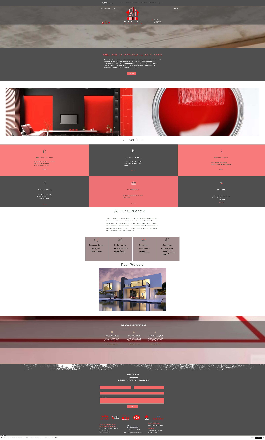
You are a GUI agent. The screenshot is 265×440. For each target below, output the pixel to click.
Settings (252, 437)
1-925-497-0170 (106, 432)
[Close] (263, 438)
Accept (259, 437)
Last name (136, 385)
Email (101, 391)
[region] (97, 249)
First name (102, 385)
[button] (44, 169)
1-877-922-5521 (105, 430)
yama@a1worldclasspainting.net (110, 429)
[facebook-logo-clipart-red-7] (102, 22)
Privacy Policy (55, 437)
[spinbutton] (176, 8)
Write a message (103, 396)
